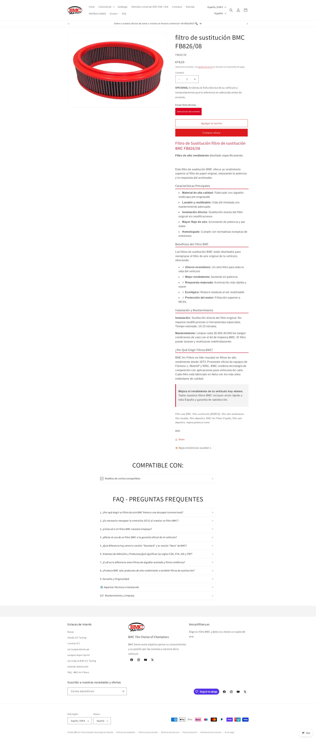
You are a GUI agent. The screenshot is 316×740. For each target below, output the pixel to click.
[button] (106, 6)
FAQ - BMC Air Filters (78, 672)
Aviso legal (229, 732)
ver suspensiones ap (78, 649)
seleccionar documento (188, 111)
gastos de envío (205, 67)
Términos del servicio (170, 732)
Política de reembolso (125, 732)
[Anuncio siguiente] (247, 24)
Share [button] (182, 439)
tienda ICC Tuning (76, 637)
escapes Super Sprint (78, 655)
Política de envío (190, 732)
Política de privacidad (148, 732)
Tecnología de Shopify (103, 732)
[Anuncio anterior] (68, 24)
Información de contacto (211, 732)
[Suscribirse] (123, 691)
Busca (70, 631)
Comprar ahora (211, 132)
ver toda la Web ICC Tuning (81, 660)
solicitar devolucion (78, 666)
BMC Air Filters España (84, 732)
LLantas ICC (73, 643)
